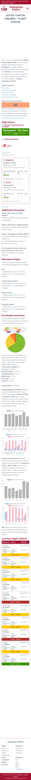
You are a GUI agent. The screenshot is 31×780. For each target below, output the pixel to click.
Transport (19, 757)
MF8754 (15, 295)
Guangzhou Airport (16, 8)
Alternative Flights (8, 92)
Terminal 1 (19, 748)
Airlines (4, 753)
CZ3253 (15, 283)
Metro (17, 764)
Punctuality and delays (9, 95)
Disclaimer (20, 774)
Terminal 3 (19, 753)
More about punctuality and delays (13, 118)
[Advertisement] (15, 41)
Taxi (17, 762)
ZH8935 (15, 306)
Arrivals (4, 748)
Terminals (19, 746)
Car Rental (5, 760)
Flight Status (6, 88)
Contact (26, 774)
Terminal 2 (19, 750)
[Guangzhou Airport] (4, 8)
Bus (17, 760)
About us (15, 776)
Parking (4, 762)
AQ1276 (15, 272)
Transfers (19, 769)
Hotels (4, 757)
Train (17, 767)
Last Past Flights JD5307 (10, 97)
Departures (5, 750)
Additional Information (9, 90)
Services (5, 764)
